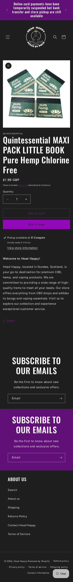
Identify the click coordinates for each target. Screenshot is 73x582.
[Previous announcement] (7, 10)
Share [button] (11, 320)
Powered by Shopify (39, 561)
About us (14, 498)
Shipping (22, 185)
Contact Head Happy (22, 525)
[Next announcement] (66, 10)
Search (12, 490)
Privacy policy (17, 567)
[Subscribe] (60, 398)
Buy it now (37, 224)
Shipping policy (59, 567)
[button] (8, 37)
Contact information (38, 573)
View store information (22, 248)
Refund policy (61, 561)
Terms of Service (19, 534)
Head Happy (20, 561)
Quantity (8, 191)
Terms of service (37, 567)
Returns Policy (17, 516)
